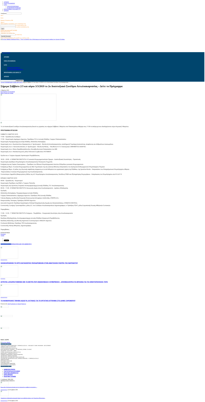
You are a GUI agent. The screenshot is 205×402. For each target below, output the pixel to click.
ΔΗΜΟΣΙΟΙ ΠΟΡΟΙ (9, 369)
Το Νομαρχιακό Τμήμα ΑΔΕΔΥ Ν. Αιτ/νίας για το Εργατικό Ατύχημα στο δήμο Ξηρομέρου (38, 301)
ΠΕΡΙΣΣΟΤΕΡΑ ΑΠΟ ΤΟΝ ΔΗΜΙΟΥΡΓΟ (21, 244)
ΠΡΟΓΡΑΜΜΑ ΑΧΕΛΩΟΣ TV (12, 9)
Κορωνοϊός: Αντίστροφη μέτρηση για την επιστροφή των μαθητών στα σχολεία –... (19, 387)
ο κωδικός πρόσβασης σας (22, 27)
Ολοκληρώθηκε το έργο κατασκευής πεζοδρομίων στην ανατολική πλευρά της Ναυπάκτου (39, 263)
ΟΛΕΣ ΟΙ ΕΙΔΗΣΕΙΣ (9, 3)
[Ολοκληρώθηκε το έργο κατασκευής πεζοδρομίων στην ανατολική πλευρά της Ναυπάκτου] (9, 258)
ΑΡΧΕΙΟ (6, 10)
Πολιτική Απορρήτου (11, 373)
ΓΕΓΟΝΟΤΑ (3, 278)
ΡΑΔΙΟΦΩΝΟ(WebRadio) (14, 7)
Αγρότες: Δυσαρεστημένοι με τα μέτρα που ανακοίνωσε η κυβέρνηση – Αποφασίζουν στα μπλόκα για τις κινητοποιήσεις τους (54, 282)
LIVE (5, 5)
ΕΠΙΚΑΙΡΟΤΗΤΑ (4, 259)
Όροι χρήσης (8, 375)
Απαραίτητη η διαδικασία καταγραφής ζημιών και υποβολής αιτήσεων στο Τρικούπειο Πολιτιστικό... (23, 398)
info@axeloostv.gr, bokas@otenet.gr (17, 304)
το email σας (18, 34)
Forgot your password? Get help (9, 30)
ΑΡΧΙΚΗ (6, 2)
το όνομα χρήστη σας (20, 25)
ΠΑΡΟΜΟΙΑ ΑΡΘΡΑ (6, 244)
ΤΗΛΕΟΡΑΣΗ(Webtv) (13, 6)
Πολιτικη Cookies (10, 376)
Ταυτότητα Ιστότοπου (12, 371)
